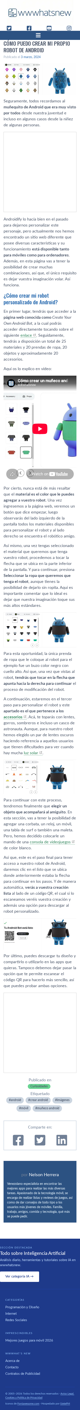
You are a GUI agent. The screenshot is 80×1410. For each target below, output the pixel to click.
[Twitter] (10, 28)
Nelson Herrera (44, 1175)
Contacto (12, 1367)
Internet (11, 1313)
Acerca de (12, 1361)
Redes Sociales (16, 1320)
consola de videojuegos (50, 842)
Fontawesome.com (28, 1403)
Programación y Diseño (22, 1307)
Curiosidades (39, 1086)
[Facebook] (30, 28)
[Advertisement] (40, 172)
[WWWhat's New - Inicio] (40, 12)
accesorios (13, 717)
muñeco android (48, 1108)
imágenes (63, 1100)
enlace (26, 336)
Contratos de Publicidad (22, 1373)
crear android (39, 1100)
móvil (24, 1108)
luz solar (31, 753)
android (16, 1100)
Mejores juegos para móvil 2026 (29, 1340)
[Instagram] (70, 28)
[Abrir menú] (40, 35)
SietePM (65, 1403)
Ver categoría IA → (19, 1276)
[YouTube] (50, 28)
